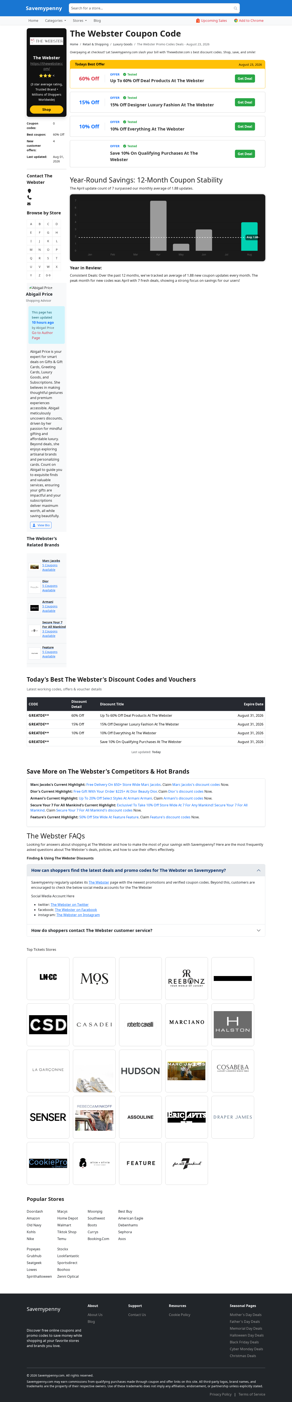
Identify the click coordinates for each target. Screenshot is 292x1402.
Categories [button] (54, 20)
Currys (93, 1232)
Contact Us (137, 1314)
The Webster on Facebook (76, 909)
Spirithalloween (39, 1276)
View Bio (43, 525)
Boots (92, 1225)
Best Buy (125, 1211)
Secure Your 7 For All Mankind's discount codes (94, 810)
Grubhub (34, 1256)
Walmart (64, 1225)
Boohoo (63, 1269)
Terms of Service (252, 1394)
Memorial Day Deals (246, 1328)
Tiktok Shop (67, 1232)
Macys (62, 1211)
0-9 (48, 275)
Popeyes (33, 1249)
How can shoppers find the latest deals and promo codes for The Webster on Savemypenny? (128, 870)
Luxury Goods (123, 44)
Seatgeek (34, 1262)
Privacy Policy (221, 1394)
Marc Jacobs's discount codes (196, 784)
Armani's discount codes (183, 798)
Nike (30, 1238)
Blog (97, 20)
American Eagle (130, 1218)
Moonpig (95, 1211)
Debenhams (128, 1225)
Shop (46, 109)
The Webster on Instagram (78, 914)
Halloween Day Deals (247, 1335)
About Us (95, 1314)
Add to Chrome (251, 20)
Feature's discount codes (170, 817)
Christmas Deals (243, 1355)
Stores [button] (78, 20)
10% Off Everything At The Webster (147, 129)
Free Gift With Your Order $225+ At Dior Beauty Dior (115, 791)
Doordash (35, 1211)
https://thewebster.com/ (46, 66)
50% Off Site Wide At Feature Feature (109, 817)
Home (33, 20)
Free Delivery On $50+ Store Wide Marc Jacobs (123, 784)
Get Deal (245, 78)
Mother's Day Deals (246, 1314)
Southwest (96, 1218)
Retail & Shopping (96, 44)
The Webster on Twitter (70, 904)
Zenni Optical (68, 1276)
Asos (122, 1238)
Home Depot (67, 1218)
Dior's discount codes (186, 791)
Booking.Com (98, 1238)
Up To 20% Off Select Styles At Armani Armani (115, 798)
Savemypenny (44, 8)
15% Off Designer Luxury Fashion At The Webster (162, 105)
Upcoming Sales (214, 20)
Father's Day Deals (245, 1321)
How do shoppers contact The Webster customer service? (91, 930)
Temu (61, 1238)
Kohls (31, 1232)
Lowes (32, 1269)
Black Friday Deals (244, 1342)
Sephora (125, 1232)
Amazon (33, 1218)
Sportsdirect (67, 1262)
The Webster (99, 882)
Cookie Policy (179, 1314)
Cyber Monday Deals (246, 1349)
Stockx (62, 1249)
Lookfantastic (68, 1256)
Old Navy (34, 1225)
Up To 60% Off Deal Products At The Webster (157, 80)
